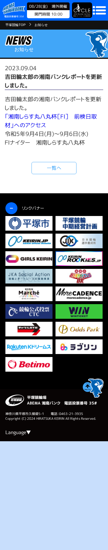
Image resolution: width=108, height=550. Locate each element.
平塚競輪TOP (15, 25)
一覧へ (54, 168)
